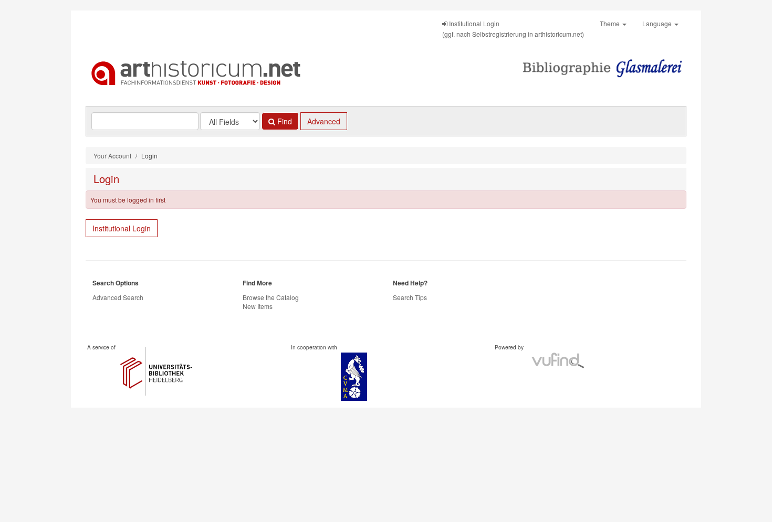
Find (283, 121)
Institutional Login (121, 228)
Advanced (323, 121)
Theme (610, 23)
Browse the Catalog (271, 297)
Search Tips (410, 297)
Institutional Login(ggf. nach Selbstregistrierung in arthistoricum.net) (513, 28)
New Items (258, 306)
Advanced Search (117, 297)
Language (657, 23)
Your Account (112, 155)
